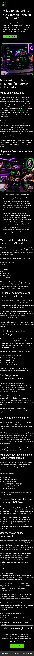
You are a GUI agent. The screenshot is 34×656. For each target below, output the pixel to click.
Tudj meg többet (10, 36)
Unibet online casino (21, 110)
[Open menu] (31, 4)
